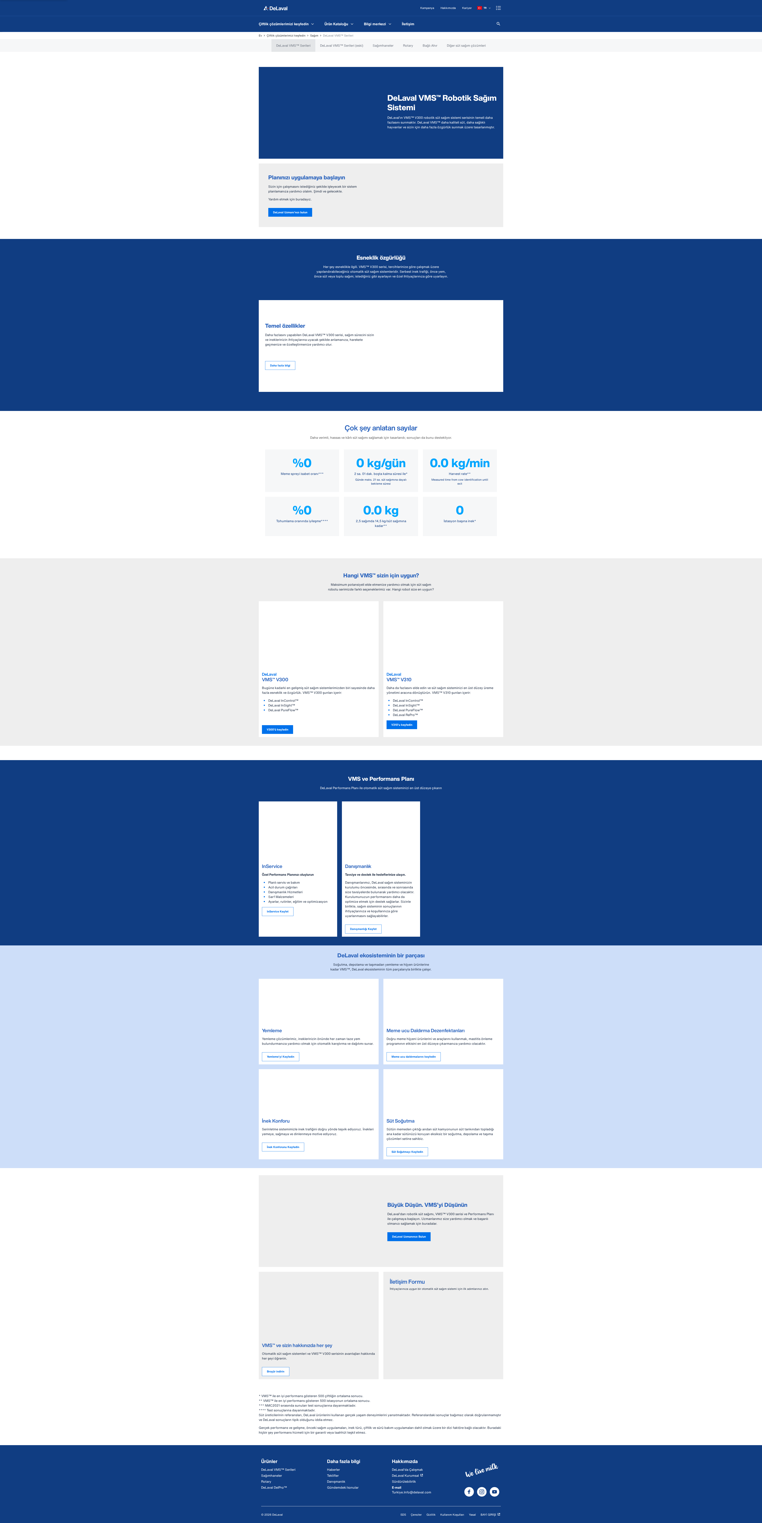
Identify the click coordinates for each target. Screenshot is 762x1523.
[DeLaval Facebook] (469, 1492)
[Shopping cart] (498, 8)
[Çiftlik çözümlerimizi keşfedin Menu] (313, 24)
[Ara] (498, 24)
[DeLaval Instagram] (481, 1492)
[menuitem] (287, 24)
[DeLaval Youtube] (494, 1492)
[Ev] (275, 8)
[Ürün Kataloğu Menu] (352, 24)
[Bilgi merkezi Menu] (390, 24)
